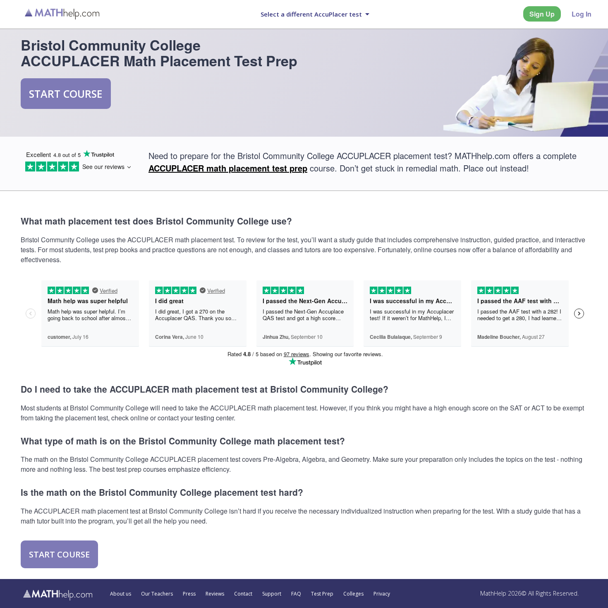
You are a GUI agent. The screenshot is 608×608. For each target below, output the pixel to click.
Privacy (381, 594)
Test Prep (322, 594)
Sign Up (542, 14)
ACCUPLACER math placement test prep (227, 168)
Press (189, 594)
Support (271, 594)
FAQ (296, 594)
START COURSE (66, 94)
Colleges (353, 594)
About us (120, 594)
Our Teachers (157, 594)
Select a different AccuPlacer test (311, 14)
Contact (243, 594)
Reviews (215, 594)
